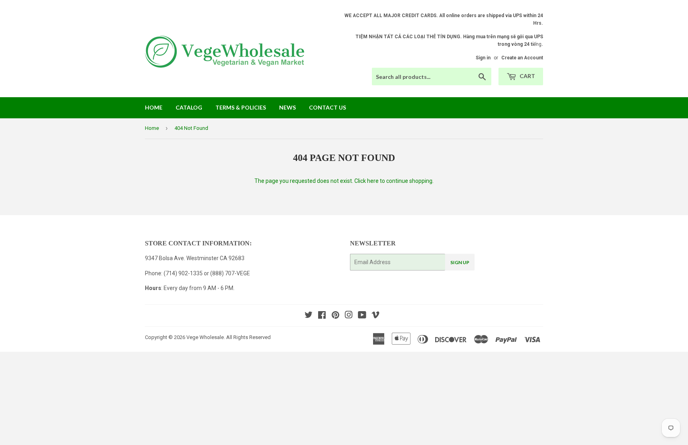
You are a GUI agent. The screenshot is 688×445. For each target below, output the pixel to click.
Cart (526, 76)
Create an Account (522, 58)
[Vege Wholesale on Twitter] (309, 316)
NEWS (287, 107)
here (373, 181)
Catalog (189, 107)
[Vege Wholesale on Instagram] (349, 316)
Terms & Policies (240, 107)
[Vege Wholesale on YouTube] (362, 316)
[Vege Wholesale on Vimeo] (375, 316)
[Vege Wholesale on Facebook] (322, 316)
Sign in (483, 58)
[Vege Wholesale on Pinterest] (335, 316)
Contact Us (327, 107)
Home (153, 107)
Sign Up (459, 262)
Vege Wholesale (205, 337)
